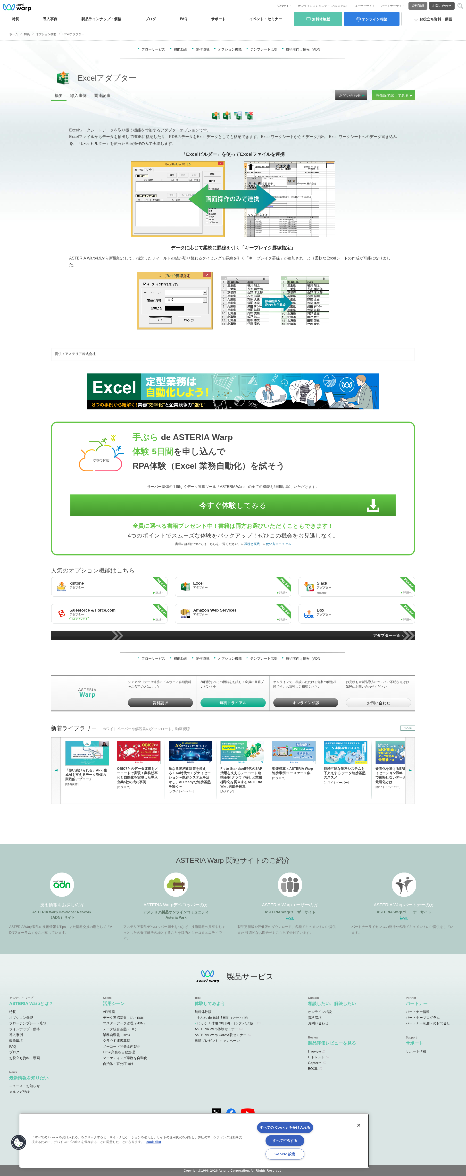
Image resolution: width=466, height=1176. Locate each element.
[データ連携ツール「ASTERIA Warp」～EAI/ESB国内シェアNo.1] (17, 7)
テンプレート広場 (263, 49)
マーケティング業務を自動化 (125, 1058)
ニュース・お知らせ (24, 1086)
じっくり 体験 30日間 (226, 1023)
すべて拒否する (285, 1140)
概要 (59, 95)
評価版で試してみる (392, 95)
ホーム (13, 34)
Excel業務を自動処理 (119, 1052)
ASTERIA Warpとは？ (31, 1003)
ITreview (314, 1051)
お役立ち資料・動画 (24, 1058)
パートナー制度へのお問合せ (428, 1023)
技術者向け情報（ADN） (305, 49)
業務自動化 (117, 1035)
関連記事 (102, 95)
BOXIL (313, 1069)
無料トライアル (233, 702)
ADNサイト (284, 6)
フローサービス (153, 49)
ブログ (150, 19)
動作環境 (202, 49)
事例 (50, 19)
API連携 (109, 1012)
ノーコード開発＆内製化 (121, 1046)
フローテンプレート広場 (28, 1023)
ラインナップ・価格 (24, 1029)
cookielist (153, 1142)
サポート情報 (416, 1051)
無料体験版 (203, 1012)
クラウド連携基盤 (116, 1041)
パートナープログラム (423, 1018)
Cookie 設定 (285, 1154)
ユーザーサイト (365, 6)
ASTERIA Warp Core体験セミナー (221, 1035)
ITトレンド (316, 1057)
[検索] (460, 6)
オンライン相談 (305, 702)
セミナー (265, 19)
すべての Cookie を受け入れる (285, 1127)
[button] (18, 1142)
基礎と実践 (252, 544)
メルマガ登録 (19, 1092)
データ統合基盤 (120, 1029)
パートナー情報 (418, 1012)
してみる (233, 505)
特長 (15, 19)
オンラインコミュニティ (323, 6)
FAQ (183, 19)
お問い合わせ (441, 6)
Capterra (315, 1063)
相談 (374, 19)
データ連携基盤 (124, 1018)
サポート (218, 19)
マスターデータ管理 (124, 1023)
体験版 (321, 19)
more (408, 728)
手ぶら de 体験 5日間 (223, 1018)
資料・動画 (435, 19)
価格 (101, 19)
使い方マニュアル (278, 544)
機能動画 (180, 49)
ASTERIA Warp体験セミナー (216, 1029)
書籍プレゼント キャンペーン (217, 1041)
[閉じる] (358, 1125)
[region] (194, 1140)
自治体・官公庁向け (118, 1064)
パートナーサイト (393, 6)
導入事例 (78, 95)
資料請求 (418, 6)
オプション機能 (46, 34)
